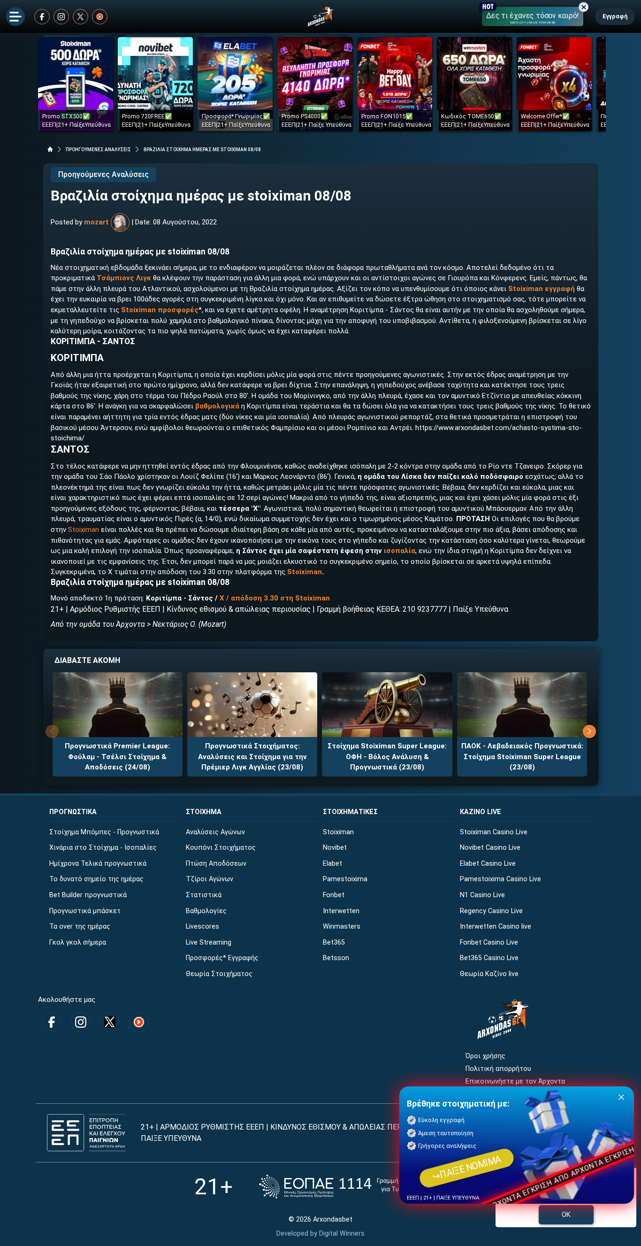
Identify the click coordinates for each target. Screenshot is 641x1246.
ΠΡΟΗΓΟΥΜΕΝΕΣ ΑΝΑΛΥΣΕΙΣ (98, 149)
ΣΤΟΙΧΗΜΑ (203, 812)
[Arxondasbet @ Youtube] (99, 16)
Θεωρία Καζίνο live (489, 974)
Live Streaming (208, 942)
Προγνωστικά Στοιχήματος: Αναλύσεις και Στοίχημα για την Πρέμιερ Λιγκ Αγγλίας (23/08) (252, 756)
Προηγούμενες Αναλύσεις (103, 174)
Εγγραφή (615, 16)
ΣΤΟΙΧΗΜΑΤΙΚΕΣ (350, 812)
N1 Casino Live (482, 895)
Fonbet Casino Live (489, 942)
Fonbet (333, 895)
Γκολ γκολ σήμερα (77, 942)
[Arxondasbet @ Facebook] (42, 16)
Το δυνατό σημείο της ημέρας (96, 879)
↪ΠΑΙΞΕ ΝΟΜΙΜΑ (466, 1168)
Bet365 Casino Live (489, 958)
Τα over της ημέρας (79, 927)
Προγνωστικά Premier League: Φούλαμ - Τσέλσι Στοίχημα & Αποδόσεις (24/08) (117, 756)
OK (566, 1214)
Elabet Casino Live (488, 864)
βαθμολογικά (217, 406)
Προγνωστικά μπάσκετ (85, 911)
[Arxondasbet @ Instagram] (61, 16)
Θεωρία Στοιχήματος (219, 974)
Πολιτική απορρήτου (498, 1069)
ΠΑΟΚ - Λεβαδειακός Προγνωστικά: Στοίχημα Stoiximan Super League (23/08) (522, 756)
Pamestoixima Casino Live (500, 879)
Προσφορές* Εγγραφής (222, 958)
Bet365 (334, 942)
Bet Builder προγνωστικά (88, 895)
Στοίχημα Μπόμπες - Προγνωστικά (104, 832)
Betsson (336, 958)
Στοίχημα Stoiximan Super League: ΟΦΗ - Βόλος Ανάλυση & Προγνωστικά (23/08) (387, 756)
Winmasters (341, 927)
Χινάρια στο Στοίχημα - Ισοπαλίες (103, 848)
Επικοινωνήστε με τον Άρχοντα (515, 1081)
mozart (96, 222)
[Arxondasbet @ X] (80, 16)
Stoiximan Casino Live (493, 832)
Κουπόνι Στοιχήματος (221, 848)
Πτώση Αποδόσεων (216, 864)
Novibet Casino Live (490, 848)
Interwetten (341, 911)
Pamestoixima (345, 879)
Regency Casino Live (491, 911)
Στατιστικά (203, 895)
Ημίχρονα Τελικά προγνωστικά (97, 864)
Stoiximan (83, 529)
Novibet (335, 848)
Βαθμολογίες (206, 911)
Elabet (332, 864)
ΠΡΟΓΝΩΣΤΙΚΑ (73, 812)
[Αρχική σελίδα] (50, 149)
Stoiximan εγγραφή (541, 289)
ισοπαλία (399, 550)
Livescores (202, 927)
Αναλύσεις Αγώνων (215, 832)
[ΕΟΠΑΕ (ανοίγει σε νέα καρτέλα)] (353, 1187)
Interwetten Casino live (495, 927)
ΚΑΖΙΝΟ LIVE (480, 812)
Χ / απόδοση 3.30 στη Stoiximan (275, 598)
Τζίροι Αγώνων (209, 879)
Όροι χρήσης (485, 1056)
